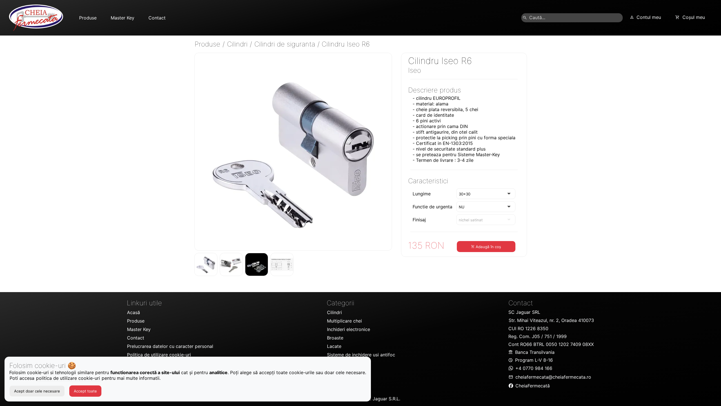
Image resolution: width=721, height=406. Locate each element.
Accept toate (85, 391)
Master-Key (488, 154)
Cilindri (238, 44)
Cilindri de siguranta (285, 44)
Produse (208, 44)
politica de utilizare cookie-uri (68, 378)
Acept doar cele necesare (37, 391)
